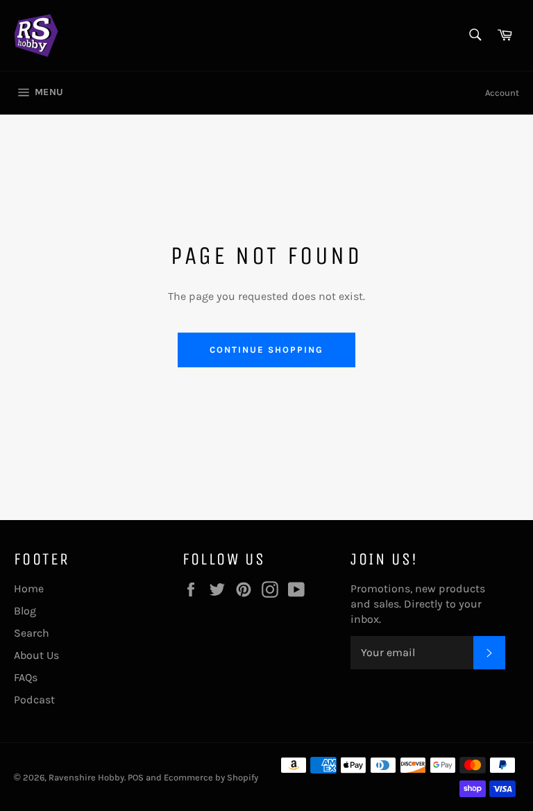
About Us (36, 655)
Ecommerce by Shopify (211, 777)
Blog (25, 610)
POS (136, 777)
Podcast (34, 699)
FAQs (25, 677)
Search (31, 632)
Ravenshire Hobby (86, 777)
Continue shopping (266, 349)
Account (502, 92)
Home (29, 588)
